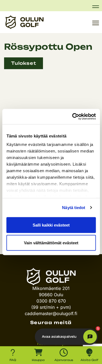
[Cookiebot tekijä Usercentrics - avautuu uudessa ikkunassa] (73, 116)
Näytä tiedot (73, 207)
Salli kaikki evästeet (51, 224)
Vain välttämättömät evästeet (51, 242)
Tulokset (23, 63)
